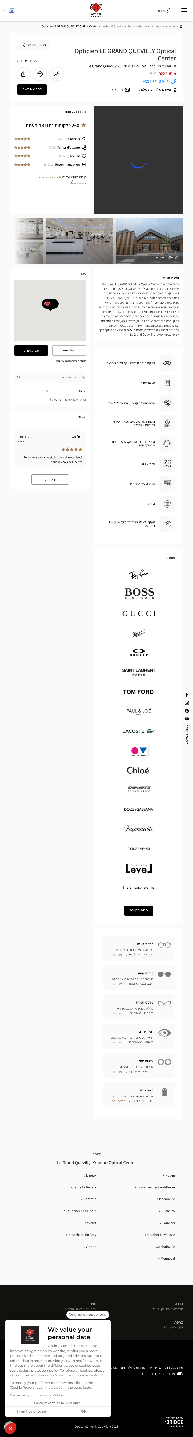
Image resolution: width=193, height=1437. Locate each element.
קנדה (179, 1304)
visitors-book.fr (50, 177)
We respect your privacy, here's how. (37, 1395)
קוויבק (165, 1309)
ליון (181, 1327)
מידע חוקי (155, 1368)
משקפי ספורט (144, 1002)
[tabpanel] (50, 400)
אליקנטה (91, 1309)
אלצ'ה (80, 1309)
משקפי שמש (146, 973)
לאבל (155, 1309)
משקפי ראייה (145, 944)
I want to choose (31, 1411)
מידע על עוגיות (174, 1368)
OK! (84, 1411)
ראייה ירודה (146, 1032)
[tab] (68, 391)
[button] (11, 1428)
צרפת (178, 1322)
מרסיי (166, 1327)
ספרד (92, 1304)
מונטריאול (177, 1309)
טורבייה (69, 1309)
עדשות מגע (146, 1061)
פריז (174, 1327)
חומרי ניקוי (146, 1090)
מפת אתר (111, 1367)
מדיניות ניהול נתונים (133, 1368)
